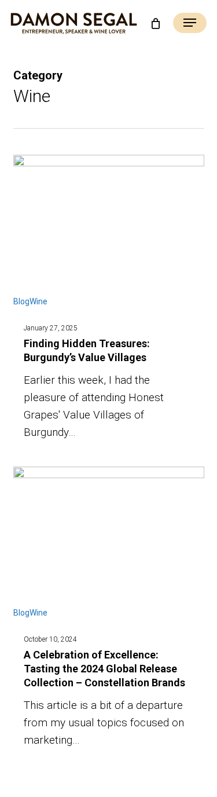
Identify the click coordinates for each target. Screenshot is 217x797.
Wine (38, 301)
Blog (21, 301)
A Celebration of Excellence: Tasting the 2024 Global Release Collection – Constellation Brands (104, 669)
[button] (190, 24)
